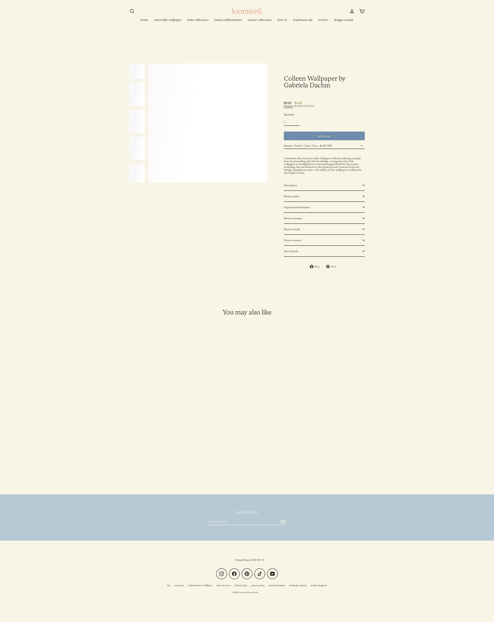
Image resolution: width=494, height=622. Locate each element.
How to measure (293, 218)
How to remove (292, 240)
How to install (292, 229)
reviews (323, 19)
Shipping (288, 105)
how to (282, 19)
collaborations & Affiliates (200, 585)
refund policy (240, 585)
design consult (343, 19)
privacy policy (258, 585)
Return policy (292, 196)
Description (290, 185)
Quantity (289, 114)
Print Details (291, 251)
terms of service (223, 585)
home (144, 19)
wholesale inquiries (298, 585)
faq (168, 585)
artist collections (198, 19)
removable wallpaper (167, 19)
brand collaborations (228, 19)
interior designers (319, 585)
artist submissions (276, 585)
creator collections (260, 19)
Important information (297, 207)
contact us (179, 585)
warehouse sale (303, 19)
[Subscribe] (282, 521)
